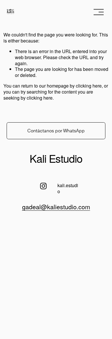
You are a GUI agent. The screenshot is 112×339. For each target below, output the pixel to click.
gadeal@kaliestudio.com (56, 207)
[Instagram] (43, 186)
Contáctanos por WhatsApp (56, 130)
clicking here (89, 85)
